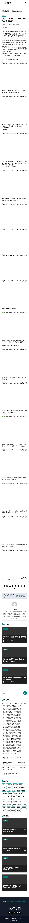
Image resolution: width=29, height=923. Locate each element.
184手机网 (14, 901)
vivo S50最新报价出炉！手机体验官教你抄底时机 (12, 773)
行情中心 (5, 820)
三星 (14, 790)
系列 (20, 804)
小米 (14, 796)
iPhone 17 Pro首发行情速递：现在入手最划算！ (12, 763)
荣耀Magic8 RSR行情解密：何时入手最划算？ (12, 757)
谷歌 (19, 807)
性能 (9, 799)
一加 (9, 790)
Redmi (21, 787)
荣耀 (14, 807)
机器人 (4, 804)
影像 (19, 796)
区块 (21, 793)
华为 (4, 796)
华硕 (8, 27)
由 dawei (6, 24)
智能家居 (15, 801)
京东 (24, 790)
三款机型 (5, 27)
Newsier (20, 919)
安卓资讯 (4, 15)
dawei (15, 609)
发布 (9, 796)
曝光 (21, 801)
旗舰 (4, 801)
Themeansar (14, 920)
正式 (10, 804)
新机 (25, 799)
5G (4, 784)
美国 (25, 804)
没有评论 (18, 24)
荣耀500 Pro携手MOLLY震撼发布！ (14, 659)
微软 (24, 796)
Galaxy (9, 784)
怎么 (4, 799)
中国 (19, 790)
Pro (10, 787)
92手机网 (19, 901)
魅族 (19, 810)
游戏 (15, 804)
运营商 (24, 807)
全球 (16, 793)
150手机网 (6, 2)
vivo (4, 790)
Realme (15, 787)
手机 (14, 799)
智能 (9, 801)
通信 (4, 810)
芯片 (4, 807)
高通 (14, 810)
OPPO (4, 787)
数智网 (19, 799)
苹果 (9, 807)
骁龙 (9, 810)
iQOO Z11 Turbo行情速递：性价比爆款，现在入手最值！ (12, 768)
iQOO (21, 784)
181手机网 (9, 901)
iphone (15, 784)
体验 (11, 793)
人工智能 (5, 793)
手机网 (23, 901)
